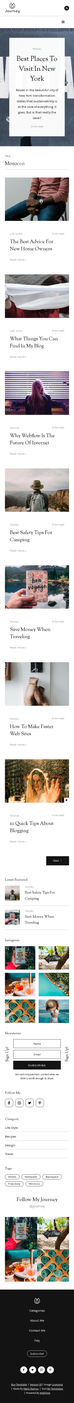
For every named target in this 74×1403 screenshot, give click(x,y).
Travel (37, 49)
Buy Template (19, 1384)
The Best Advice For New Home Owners (31, 245)
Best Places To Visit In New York (37, 69)
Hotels (12, 1177)
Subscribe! (37, 1353)
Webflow (45, 1392)
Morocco (34, 1184)
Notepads (31, 1177)
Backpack (52, 1177)
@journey (37, 1206)
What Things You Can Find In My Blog (34, 342)
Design (14, 428)
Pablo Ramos (31, 1388)
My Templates (55, 1388)
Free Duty (14, 1184)
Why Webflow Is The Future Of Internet (32, 439)
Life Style (16, 234)
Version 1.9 (36, 1384)
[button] (63, 22)
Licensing (57, 1384)
